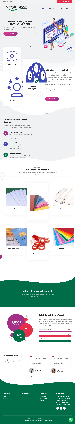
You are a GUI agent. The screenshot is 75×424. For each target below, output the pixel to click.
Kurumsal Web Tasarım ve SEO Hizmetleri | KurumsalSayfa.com (37, 420)
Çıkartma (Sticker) (43, 398)
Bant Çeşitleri (42, 400)
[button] (29, 376)
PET (21, 400)
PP (21, 398)
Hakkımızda (51, 8)
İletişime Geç (10, 33)
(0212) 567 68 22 (65, 1)
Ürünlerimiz (60, 8)
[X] (19, 2)
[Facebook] (17, 2)
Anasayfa (43, 8)
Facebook (57, 408)
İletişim (68, 8)
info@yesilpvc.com (9, 1)
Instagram (64, 408)
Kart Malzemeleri (43, 396)
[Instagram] (22, 2)
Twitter (61, 408)
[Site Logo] (16, 8)
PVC (22, 396)
